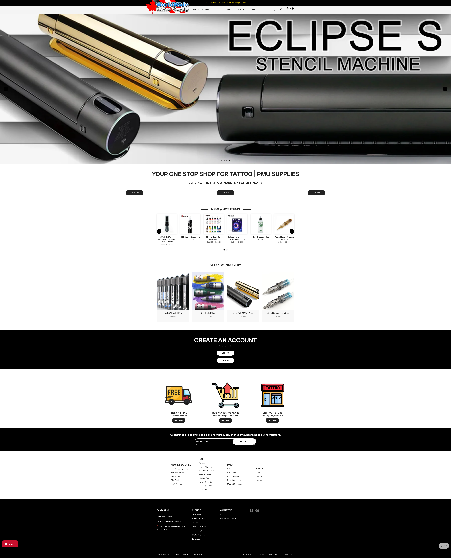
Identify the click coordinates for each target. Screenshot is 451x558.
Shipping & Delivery (199, 518)
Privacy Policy (272, 554)
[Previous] (6, 89)
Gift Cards (175, 480)
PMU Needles (233, 476)
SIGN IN (226, 360)
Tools (257, 472)
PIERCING (241, 9)
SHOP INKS (225, 193)
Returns (195, 522)
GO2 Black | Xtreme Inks (190, 237)
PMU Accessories (234, 480)
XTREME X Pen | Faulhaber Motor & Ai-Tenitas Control (166, 239)
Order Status (197, 514)
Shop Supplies (205, 474)
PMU (229, 9)
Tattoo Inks (203, 463)
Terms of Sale (247, 554)
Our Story (223, 514)
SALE (253, 9)
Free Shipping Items (179, 469)
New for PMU (176, 476)
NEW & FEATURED (201, 9)
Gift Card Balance (198, 535)
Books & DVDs (205, 486)
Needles (259, 476)
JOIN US (225, 353)
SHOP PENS (134, 193)
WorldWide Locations (228, 518)
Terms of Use (259, 554)
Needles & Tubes (206, 470)
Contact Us (196, 539)
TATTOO (217, 9)
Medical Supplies (206, 478)
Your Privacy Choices (286, 554)
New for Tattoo (177, 472)
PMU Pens (231, 472)
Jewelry (258, 480)
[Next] (445, 89)
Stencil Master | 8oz (261, 237)
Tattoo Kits (203, 489)
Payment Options (198, 531)
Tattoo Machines (206, 467)
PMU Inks (231, 469)
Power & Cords (205, 482)
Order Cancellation (199, 527)
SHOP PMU (316, 193)
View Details (178, 420)
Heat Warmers (177, 484)
